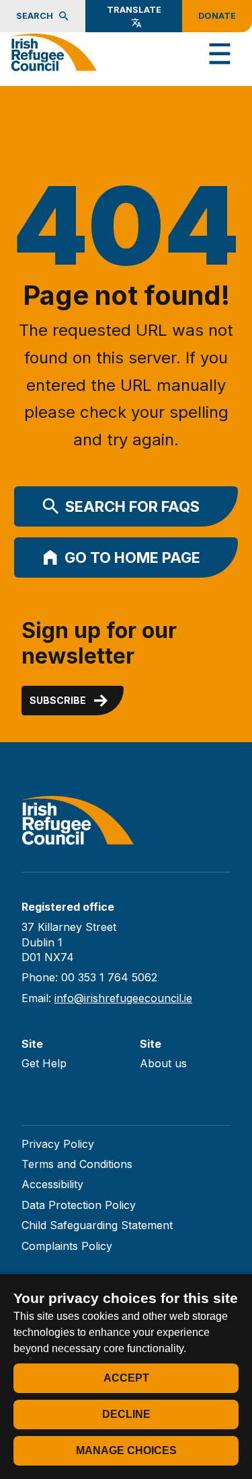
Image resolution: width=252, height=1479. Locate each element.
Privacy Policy (58, 1144)
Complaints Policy (67, 1246)
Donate (217, 16)
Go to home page (132, 557)
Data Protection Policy (79, 1205)
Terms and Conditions (77, 1164)
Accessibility (52, 1184)
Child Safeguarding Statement (97, 1225)
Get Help (44, 1063)
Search (34, 16)
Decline (126, 1414)
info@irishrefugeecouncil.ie (123, 998)
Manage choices (126, 1450)
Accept (126, 1378)
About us (163, 1063)
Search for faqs (132, 506)
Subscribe (58, 700)
